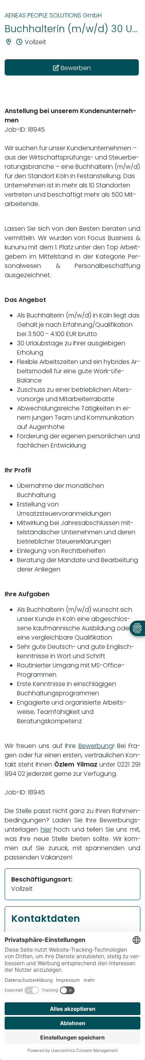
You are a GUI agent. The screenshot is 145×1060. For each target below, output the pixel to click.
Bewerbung (95, 745)
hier (46, 829)
